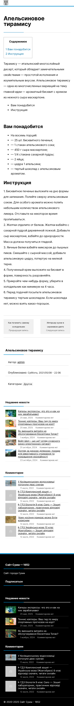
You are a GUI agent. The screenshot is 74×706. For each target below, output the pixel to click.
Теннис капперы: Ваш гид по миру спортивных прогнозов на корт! (38, 422)
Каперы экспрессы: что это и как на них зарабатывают (39, 412)
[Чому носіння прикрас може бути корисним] (10, 519)
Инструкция (15, 53)
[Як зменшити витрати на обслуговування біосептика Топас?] (10, 434)
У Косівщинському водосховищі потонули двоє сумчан (36, 483)
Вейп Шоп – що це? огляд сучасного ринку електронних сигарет (39, 442)
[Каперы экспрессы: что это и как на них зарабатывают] (10, 413)
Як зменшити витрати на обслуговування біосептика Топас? (38, 432)
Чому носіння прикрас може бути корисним (37, 519)
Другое (28, 384)
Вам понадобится (18, 49)
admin (21, 362)
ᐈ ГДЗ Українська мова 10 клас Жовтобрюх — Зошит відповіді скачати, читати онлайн (35, 530)
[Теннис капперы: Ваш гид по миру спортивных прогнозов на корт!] (10, 423)
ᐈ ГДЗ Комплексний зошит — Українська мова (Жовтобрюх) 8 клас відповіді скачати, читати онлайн (39, 494)
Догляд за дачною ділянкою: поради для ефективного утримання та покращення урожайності (39, 453)
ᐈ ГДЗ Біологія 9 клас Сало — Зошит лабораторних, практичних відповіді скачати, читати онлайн (39, 507)
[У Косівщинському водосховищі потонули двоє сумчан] (10, 483)
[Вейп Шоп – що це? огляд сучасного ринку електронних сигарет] (10, 442)
